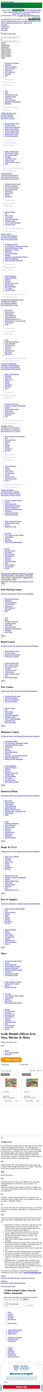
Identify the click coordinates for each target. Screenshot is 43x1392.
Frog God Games (10, 100)
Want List (10, 19)
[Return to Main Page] (1, 683)
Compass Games (10, 221)
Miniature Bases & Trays (12, 319)
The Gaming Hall (13, 573)
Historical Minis (6, 51)
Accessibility (12, 1341)
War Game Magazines (12, 187)
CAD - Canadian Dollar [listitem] (10, 12)
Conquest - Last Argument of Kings (16, 257)
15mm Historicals (10, 315)
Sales (6, 563)
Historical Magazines (11, 507)
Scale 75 (7, 480)
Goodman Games (10, 96)
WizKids (7, 279)
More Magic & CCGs (12, 890)
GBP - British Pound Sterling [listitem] (10, 23)
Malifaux (7, 255)
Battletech (8, 251)
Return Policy (12, 1333)
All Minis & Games (7, 736)
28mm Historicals (10, 317)
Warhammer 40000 (11, 741)
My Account (18, 581)
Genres (7, 568)
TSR (6, 91)
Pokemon (8, 376)
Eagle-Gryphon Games (12, 162)
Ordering (11, 1316)
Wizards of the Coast (11, 95)
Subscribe (21, 1386)
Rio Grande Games (11, 155)
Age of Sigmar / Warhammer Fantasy (16, 246)
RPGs (3, 43)
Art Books (8, 511)
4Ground (7, 281)
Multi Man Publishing (12, 219)
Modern (7, 195)
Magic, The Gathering (12, 374)
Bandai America (10, 413)
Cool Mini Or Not (10, 159)
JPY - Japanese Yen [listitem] (24, 14)
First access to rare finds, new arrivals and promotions (21, 1297)
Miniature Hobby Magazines (14, 260)
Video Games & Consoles (13, 521)
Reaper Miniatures (10, 278)
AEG (6, 164)
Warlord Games (10, 345)
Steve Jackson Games (11, 153)
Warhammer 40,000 (11, 244)
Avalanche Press (10, 224)
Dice (6, 75)
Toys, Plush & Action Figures (14, 535)
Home (7, 1051)
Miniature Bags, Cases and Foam (15, 321)
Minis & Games (6, 49)
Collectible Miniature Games (14, 248)
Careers (10, 1348)
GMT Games (9, 215)
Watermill (27, 1092)
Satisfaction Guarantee (15, 1337)
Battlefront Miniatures (12, 342)
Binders (7, 381)
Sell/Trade (4, 25)
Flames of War (9, 312)
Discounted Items (10, 561)
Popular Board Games (12, 123)
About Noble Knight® (15, 1330)
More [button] (2, 1045)
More (3, 58)
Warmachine (9, 250)
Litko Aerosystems (11, 478)
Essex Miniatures (10, 343)
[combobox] (10, 37)
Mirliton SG (8, 354)
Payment (10, 1317)
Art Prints (8, 533)
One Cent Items (10, 565)
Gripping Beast (9, 350)
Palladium (8, 103)
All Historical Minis (7, 795)
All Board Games (6, 646)
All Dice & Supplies (7, 903)
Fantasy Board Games (12, 132)
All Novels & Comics (11, 513)
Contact (34, 17)
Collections (4, 28)
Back (3, 583)
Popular (7, 549)
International (12, 1319)
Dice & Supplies (6, 56)
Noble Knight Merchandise (13, 542)
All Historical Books (11, 514)
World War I (9, 191)
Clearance (8, 559)
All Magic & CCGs (7, 851)
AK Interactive (9, 473)
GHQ (6, 340)
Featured (7, 558)
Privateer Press (9, 285)
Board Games (6, 45)
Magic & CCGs (6, 54)
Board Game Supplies (12, 129)
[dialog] (21, 1207)
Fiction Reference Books (12, 506)
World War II (9, 193)
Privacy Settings (12, 1321)
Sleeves (7, 383)
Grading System (13, 1339)
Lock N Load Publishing (12, 223)
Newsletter (11, 1353)
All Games (4, 30)
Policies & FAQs (13, 1332)
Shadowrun (8, 70)
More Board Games (11, 677)
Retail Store (36, 15)
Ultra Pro (8, 470)
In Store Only (9, 566)
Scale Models (9, 322)
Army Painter (9, 471)
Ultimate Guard (10, 477)
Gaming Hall (5, 26)
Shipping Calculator (13, 1335)
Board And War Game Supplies (15, 436)
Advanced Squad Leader (12, 184)
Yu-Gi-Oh (8, 378)
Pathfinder (8, 65)
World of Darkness (11, 67)
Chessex (7, 475)
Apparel (7, 538)
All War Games (6, 691)
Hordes (16, 250)
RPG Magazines (10, 72)
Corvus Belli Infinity (11, 253)
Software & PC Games (12, 523)
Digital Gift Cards (10, 526)
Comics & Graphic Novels (13, 500)
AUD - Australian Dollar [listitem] (33, 10)
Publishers (30, 594)
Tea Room (6, 1092)
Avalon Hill (8, 217)
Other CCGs (9, 379)
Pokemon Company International (15, 406)
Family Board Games (11, 134)
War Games (5, 47)
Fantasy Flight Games (12, 151)
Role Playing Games (8, 575)
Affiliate (10, 1349)
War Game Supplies (11, 189)
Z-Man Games (9, 160)
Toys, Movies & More (12, 1052)
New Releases (9, 556)
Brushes (7, 442)
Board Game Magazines (12, 127)
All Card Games (10, 125)
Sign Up (26, 1299)
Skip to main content (7, 1)
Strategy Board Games (12, 131)
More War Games (10, 722)
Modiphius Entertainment (13, 102)
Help (9, 1312)
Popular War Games (11, 186)
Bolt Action (8, 310)
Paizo (6, 93)
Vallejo (7, 468)
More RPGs (8, 632)
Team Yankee (9, 314)
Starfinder (8, 74)
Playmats (7, 386)
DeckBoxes (8, 385)
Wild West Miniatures (11, 258)
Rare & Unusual (10, 551)
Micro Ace (8, 1054)
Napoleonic (8, 196)
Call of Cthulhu (10, 68)
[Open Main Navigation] (1, 32)
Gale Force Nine (10, 290)
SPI (6, 214)
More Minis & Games (12, 782)
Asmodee (8, 157)
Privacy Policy (12, 1323)
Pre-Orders (8, 552)
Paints (7, 324)
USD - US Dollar (18, 10)
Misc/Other (8, 540)
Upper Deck (9, 411)
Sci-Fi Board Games (11, 136)
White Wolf (8, 98)
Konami (7, 407)
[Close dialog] (40, 1364)
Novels (7, 502)
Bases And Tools (10, 440)
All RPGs (4, 594)
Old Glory (8, 347)
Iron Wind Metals (10, 286)
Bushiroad (8, 414)
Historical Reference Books (13, 509)
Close (3, 1276)
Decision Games (10, 212)
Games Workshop (10, 276)
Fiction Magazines (10, 504)
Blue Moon (8, 352)
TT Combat (8, 288)
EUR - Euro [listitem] (22, 12)
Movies (7, 525)
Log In (15, 19)
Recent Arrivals (10, 554)
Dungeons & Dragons (12, 63)
